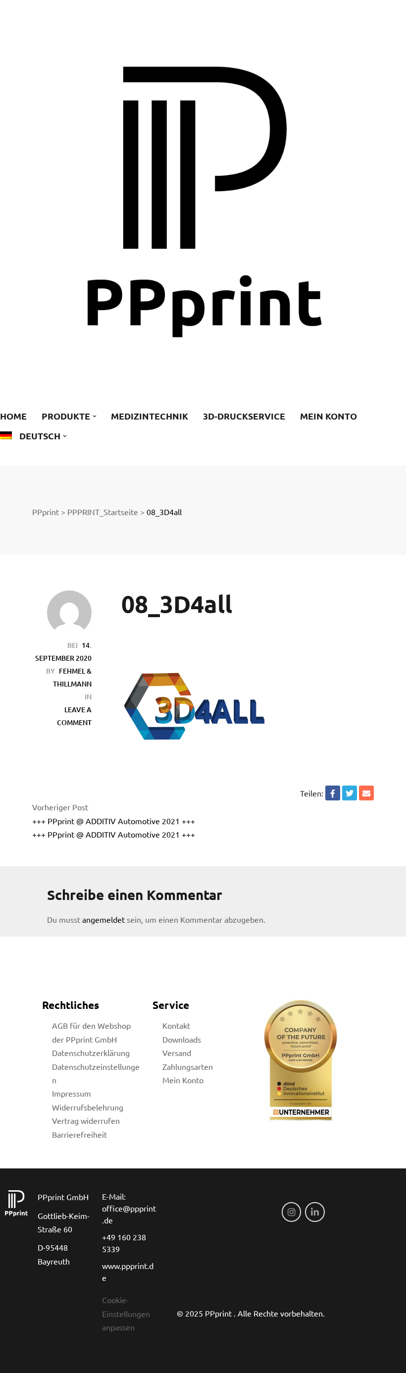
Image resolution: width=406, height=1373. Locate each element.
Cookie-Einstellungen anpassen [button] (126, 1313)
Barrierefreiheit (79, 1134)
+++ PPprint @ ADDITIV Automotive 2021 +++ (113, 821)
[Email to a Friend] (366, 793)
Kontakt (176, 1025)
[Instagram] (292, 1212)
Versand (176, 1052)
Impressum (71, 1093)
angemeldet (103, 919)
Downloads (181, 1039)
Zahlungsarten (187, 1066)
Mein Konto (182, 1080)
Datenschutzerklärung (91, 1052)
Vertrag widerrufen (86, 1120)
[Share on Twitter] (349, 793)
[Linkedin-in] (315, 1212)
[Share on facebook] (332, 793)
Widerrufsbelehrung (87, 1107)
